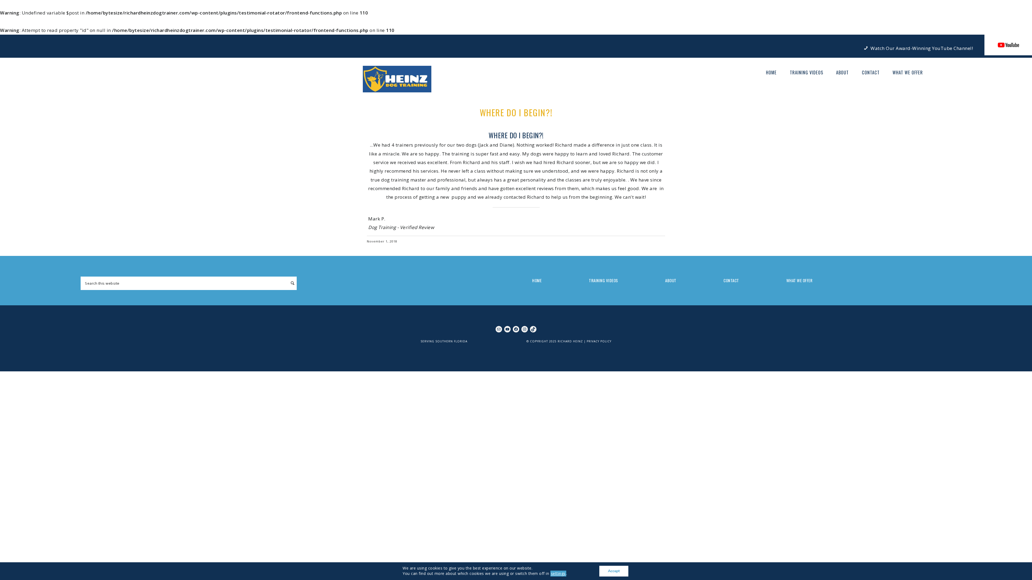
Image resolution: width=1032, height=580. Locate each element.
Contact (731, 280)
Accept (614, 571)
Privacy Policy (599, 341)
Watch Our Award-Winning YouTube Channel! (921, 48)
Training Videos (603, 280)
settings (558, 573)
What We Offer (799, 280)
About (670, 280)
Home (537, 280)
